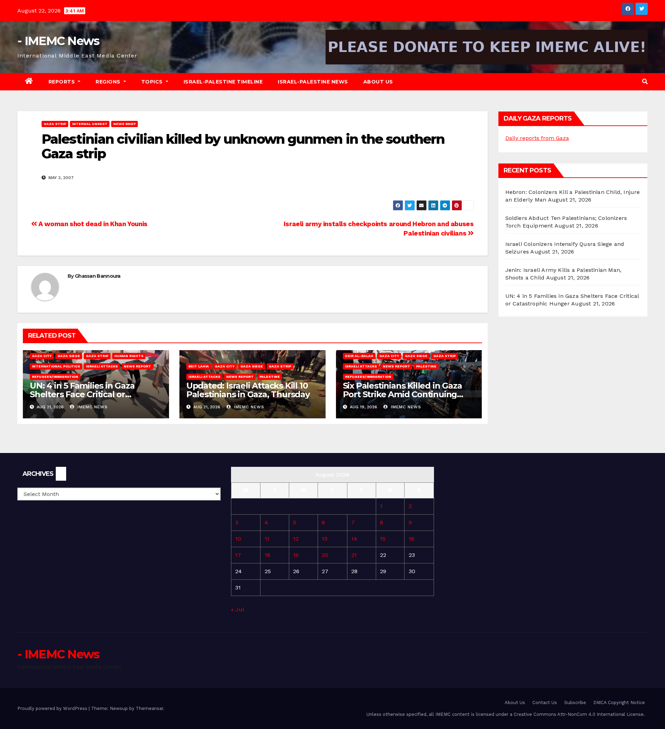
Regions (109, 82)
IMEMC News (92, 406)
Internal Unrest (89, 124)
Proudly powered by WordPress (53, 708)
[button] (645, 81)
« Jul (237, 609)
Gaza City (42, 356)
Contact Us (544, 702)
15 (382, 538)
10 (238, 538)
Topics (153, 82)
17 (238, 555)
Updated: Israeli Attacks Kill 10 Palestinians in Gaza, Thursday (248, 390)
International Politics (56, 366)
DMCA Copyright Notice (619, 702)
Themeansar (149, 708)
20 (325, 555)
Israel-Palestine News (313, 82)
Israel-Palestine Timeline (223, 82)
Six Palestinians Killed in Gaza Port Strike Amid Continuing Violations (402, 394)
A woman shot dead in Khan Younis (92, 224)
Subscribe (575, 702)
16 (411, 538)
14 (354, 538)
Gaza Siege (68, 356)
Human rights (128, 356)
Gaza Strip (55, 124)
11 (267, 538)
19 (296, 555)
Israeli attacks (102, 366)
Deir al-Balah (359, 356)
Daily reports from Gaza (537, 138)
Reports (62, 82)
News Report (137, 366)
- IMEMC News (58, 41)
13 (324, 538)
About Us (378, 82)
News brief (124, 124)
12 (296, 538)
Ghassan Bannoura (98, 276)
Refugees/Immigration (55, 377)
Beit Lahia (198, 366)
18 (267, 555)
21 (354, 555)
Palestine (269, 377)
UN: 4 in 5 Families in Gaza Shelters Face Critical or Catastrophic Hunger (82, 394)
